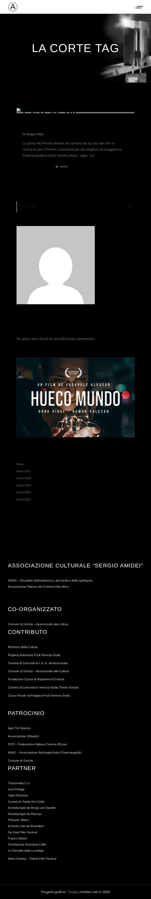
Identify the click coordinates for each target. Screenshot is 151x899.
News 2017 (24, 471)
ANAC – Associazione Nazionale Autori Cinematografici (45, 752)
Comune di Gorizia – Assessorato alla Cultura (38, 671)
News (20, 464)
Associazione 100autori (23, 736)
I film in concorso (60, 119)
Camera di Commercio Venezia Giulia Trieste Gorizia (43, 687)
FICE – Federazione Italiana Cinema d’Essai (37, 744)
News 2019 (24, 485)
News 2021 (24, 499)
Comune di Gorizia (20, 760)
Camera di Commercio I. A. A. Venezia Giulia (38, 663)
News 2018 (24, 478)
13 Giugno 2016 (32, 134)
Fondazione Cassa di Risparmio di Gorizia (36, 679)
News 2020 (24, 492)
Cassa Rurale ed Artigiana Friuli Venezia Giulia (39, 695)
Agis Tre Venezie (19, 728)
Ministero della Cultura (23, 647)
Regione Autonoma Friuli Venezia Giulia (34, 655)
